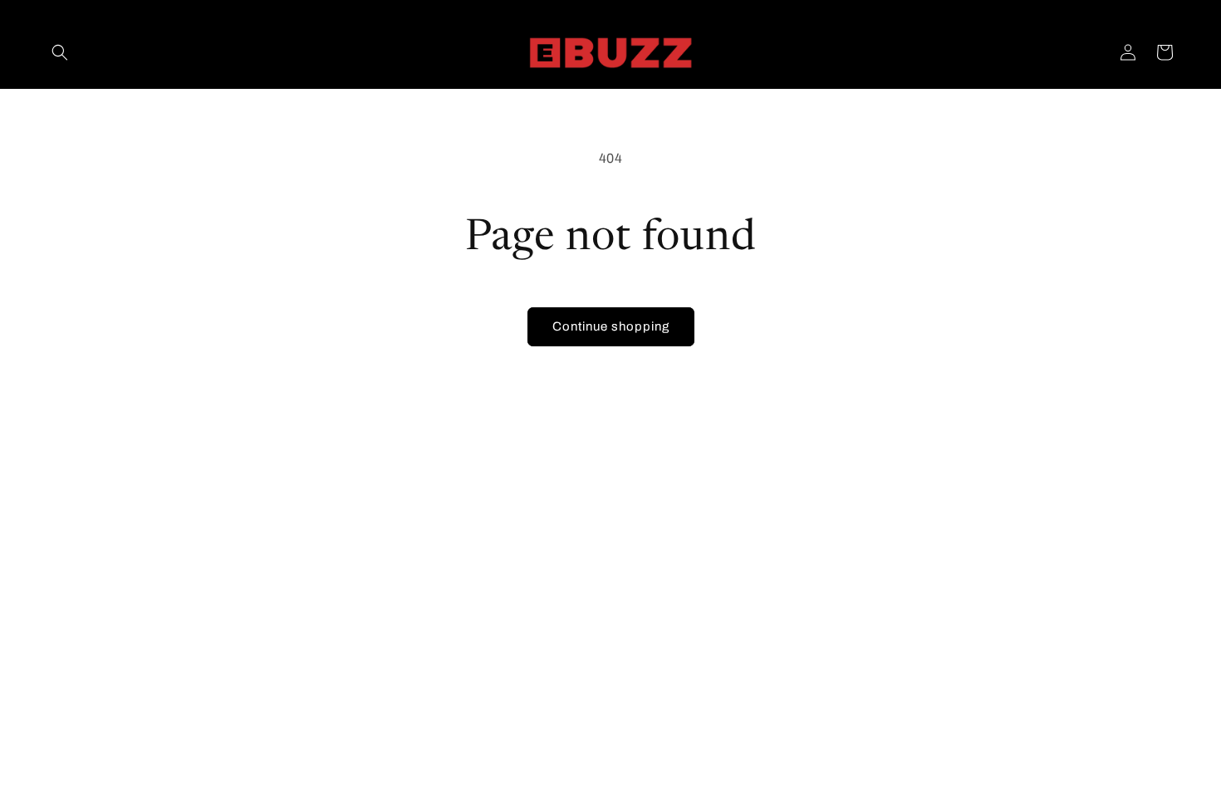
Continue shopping (610, 326)
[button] (60, 52)
